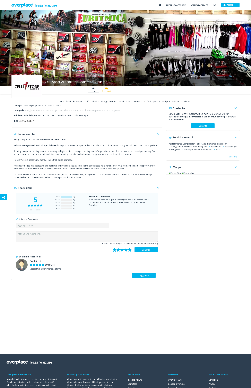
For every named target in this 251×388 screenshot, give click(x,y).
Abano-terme (89, 379)
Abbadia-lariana (74, 382)
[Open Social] (3, 197)
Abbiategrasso (98, 382)
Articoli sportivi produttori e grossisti (104, 110)
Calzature (67, 110)
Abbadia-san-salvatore (107, 379)
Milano (108, 385)
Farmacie (19, 385)
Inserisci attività (199, 5)
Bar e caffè (49, 382)
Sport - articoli (79, 110)
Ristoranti (52, 379)
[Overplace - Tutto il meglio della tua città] (160, 5)
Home (93, 91)
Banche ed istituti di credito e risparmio (25, 382)
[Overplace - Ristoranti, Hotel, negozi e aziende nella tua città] (34, 5)
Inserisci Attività (135, 379)
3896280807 (26, 121)
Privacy (211, 383)
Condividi (146, 249)
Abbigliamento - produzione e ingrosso (43, 110)
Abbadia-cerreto (74, 379)
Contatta (203, 125)
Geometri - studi (32, 385)
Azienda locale (13, 379)
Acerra (110, 382)
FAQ (214, 5)
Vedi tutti (233, 156)
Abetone (87, 382)
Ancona (88, 385)
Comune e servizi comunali (33, 379)
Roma (81, 385)
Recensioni (106, 91)
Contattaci (132, 383)
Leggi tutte (144, 275)
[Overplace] (61, 101)
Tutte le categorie (176, 5)
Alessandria (98, 385)
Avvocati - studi (49, 385)
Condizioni (213, 379)
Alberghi (10, 385)
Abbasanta (72, 385)
